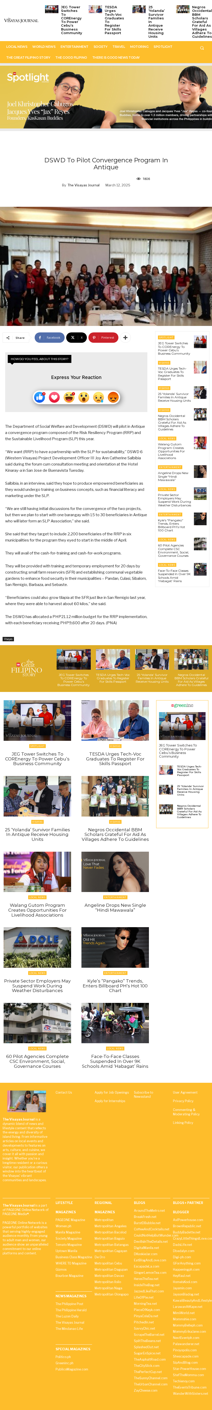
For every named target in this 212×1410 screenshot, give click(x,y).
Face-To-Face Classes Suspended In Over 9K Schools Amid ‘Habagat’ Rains (174, 576)
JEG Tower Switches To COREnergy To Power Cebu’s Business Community (71, 20)
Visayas (8, 639)
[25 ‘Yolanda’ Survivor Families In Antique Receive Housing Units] (139, 9)
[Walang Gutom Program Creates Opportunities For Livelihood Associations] (200, 443)
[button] (201, 47)
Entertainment (170, 467)
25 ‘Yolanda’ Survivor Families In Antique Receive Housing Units (174, 397)
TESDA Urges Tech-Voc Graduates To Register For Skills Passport (114, 20)
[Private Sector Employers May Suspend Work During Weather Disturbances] (200, 493)
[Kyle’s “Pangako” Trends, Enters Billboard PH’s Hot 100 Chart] (200, 519)
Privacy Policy (183, 1101)
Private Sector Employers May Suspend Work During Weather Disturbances (174, 500)
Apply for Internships (110, 1101)
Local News (167, 438)
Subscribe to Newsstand (143, 1095)
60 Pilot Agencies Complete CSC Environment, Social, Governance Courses (173, 550)
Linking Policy (183, 1123)
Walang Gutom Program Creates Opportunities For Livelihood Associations (171, 451)
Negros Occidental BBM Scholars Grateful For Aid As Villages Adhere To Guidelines (202, 22)
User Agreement (185, 1092)
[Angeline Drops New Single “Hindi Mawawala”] (200, 471)
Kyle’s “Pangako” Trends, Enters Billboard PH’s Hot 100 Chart (171, 525)
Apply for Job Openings (112, 1092)
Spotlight (166, 337)
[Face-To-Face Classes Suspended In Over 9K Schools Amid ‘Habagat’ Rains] (200, 569)
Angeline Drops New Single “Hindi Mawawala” (173, 476)
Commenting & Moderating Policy (186, 1112)
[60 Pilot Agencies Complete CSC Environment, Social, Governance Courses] (200, 544)
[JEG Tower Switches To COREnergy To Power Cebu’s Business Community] (51, 9)
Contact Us (64, 1092)
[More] (125, 337)
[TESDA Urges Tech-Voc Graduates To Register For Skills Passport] (95, 9)
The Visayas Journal (83, 185)
